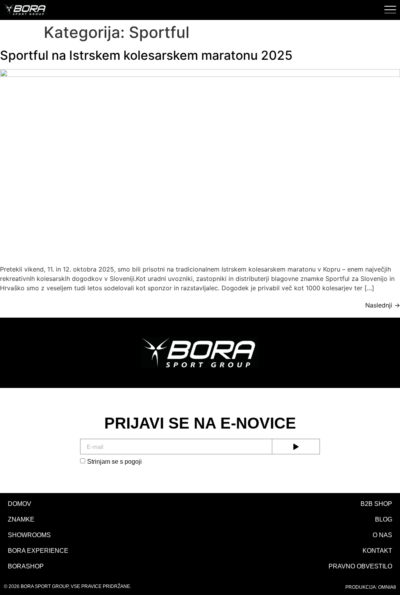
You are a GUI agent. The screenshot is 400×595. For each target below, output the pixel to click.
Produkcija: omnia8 (370, 587)
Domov (19, 503)
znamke (21, 519)
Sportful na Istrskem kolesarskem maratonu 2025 (146, 55)
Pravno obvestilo (360, 566)
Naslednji (382, 305)
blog (383, 519)
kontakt (377, 550)
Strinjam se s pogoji (114, 461)
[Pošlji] (296, 446)
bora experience (38, 550)
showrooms (29, 535)
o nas (382, 535)
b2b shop (376, 503)
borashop (26, 566)
